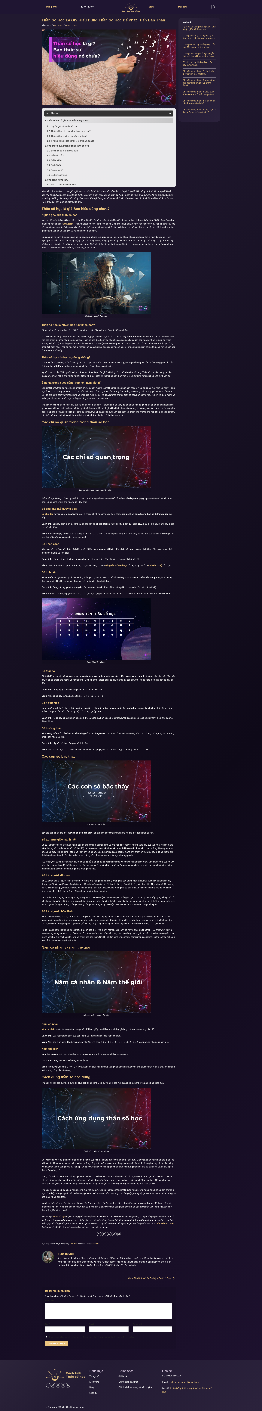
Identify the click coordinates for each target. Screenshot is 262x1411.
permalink (95, 1244)
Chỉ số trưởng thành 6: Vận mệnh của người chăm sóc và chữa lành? (199, 83)
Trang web (137, 1324)
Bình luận (50, 1300)
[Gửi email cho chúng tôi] (63, 1385)
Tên (47, 1324)
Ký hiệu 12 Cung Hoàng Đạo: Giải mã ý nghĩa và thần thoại (199, 28)
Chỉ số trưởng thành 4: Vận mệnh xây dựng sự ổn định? (199, 102)
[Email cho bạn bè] (109, 1234)
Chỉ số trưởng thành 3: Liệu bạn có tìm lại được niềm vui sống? (199, 110)
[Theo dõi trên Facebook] (48, 1385)
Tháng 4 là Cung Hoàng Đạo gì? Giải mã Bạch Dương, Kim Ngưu (198, 54)
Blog (151, 7)
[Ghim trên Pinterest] (113, 1234)
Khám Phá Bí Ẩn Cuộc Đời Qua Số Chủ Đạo (149, 1278)
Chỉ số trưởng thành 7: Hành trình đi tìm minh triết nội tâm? (199, 72)
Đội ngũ (182, 7)
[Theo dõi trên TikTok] (53, 1385)
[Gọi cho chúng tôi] (68, 1385)
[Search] (214, 7)
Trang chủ (51, 7)
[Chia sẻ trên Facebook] (99, 1234)
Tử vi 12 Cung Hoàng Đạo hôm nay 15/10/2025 (198, 63)
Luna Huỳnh (71, 25)
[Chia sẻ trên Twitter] (104, 1234)
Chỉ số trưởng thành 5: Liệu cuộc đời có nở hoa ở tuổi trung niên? (198, 93)
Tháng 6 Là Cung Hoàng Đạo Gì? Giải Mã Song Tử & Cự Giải (199, 45)
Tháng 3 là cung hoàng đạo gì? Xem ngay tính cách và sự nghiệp (199, 36)
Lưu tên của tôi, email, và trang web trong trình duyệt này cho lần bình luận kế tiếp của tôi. (91, 1337)
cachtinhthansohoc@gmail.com (184, 1382)
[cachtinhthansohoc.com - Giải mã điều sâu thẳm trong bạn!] (131, 7)
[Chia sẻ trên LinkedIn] (118, 1234)
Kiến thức (86, 7)
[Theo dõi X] (58, 1385)
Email (92, 1324)
